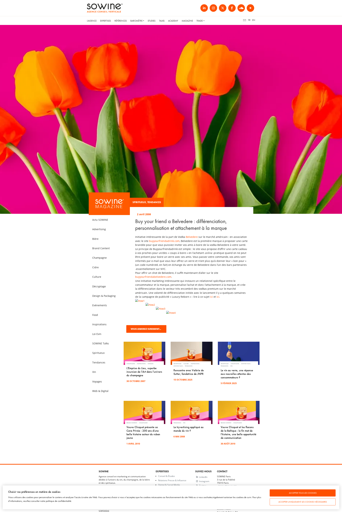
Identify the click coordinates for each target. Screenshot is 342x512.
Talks (162, 20)
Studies (152, 20)
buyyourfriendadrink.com (164, 241)
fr (249, 20)
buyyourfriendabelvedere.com (153, 276)
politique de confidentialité (58, 501)
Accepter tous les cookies (303, 493)
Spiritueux (139, 202)
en (253, 20)
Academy (173, 20)
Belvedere (192, 237)
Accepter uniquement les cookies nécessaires (302, 502)
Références (121, 20)
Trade (199, 20)
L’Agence (92, 20)
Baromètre (136, 20)
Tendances (154, 202)
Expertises (105, 20)
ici (211, 296)
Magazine (187, 20)
